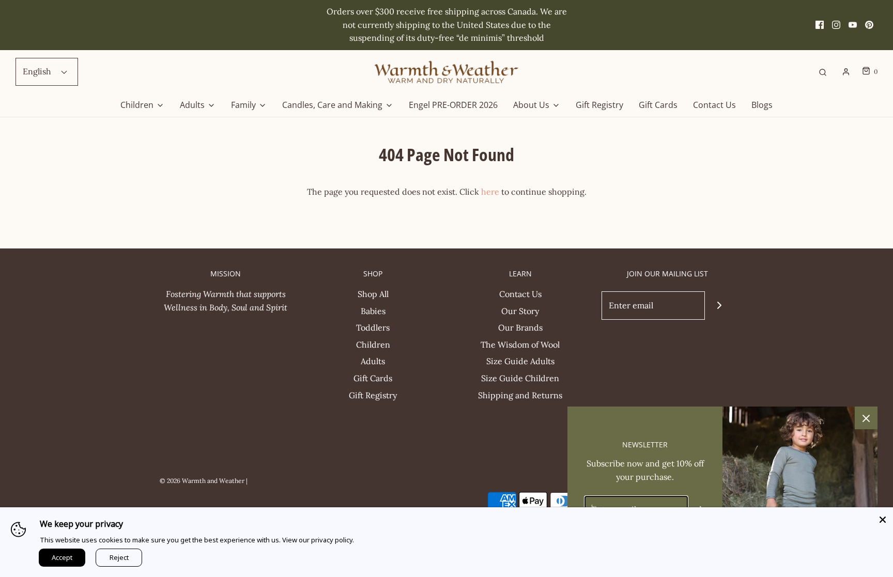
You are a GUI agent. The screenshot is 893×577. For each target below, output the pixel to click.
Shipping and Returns (520, 395)
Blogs (762, 105)
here (490, 191)
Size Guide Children (520, 378)
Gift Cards (658, 105)
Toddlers (373, 327)
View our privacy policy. (318, 539)
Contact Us (714, 105)
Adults (373, 361)
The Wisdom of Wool (520, 344)
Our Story (520, 311)
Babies (373, 311)
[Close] (882, 517)
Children (373, 344)
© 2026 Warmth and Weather (202, 481)
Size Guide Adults (520, 361)
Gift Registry (599, 105)
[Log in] (846, 72)
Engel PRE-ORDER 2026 (453, 105)
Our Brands (520, 327)
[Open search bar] (822, 71)
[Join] (719, 305)
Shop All (373, 294)
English (38, 71)
